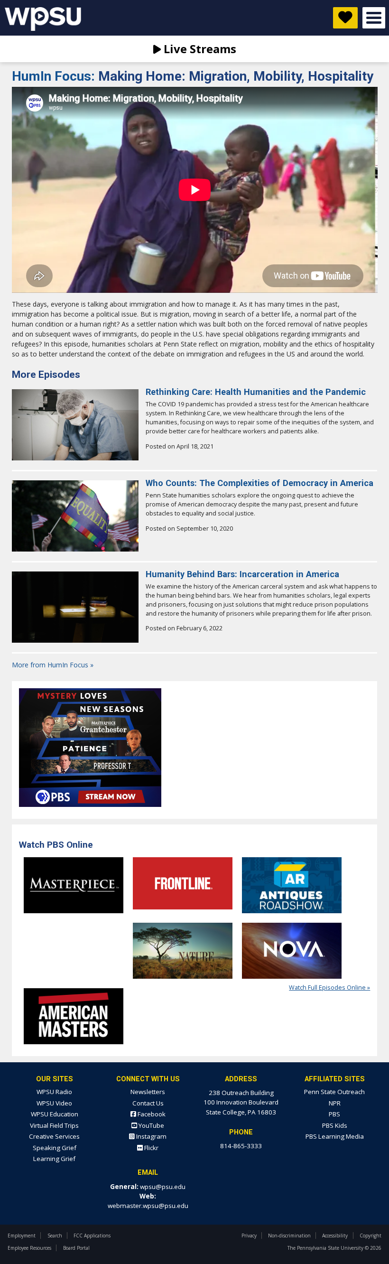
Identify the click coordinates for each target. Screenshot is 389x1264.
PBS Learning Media (335, 1136)
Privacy (249, 1235)
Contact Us (148, 1103)
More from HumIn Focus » (52, 664)
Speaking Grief (54, 1147)
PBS (334, 1114)
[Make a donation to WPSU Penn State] (345, 17)
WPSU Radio (54, 1091)
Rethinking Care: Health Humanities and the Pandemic (256, 392)
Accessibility (335, 1235)
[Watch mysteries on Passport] (90, 809)
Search (54, 1235)
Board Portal (76, 1248)
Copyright (370, 1235)
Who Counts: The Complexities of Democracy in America (259, 483)
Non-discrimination (289, 1235)
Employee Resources (29, 1248)
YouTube (150, 1125)
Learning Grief (54, 1158)
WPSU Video (54, 1103)
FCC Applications (92, 1235)
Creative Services (54, 1136)
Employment (22, 1235)
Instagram (151, 1136)
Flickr (150, 1147)
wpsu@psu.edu (162, 1186)
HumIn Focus (55, 76)
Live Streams (198, 48)
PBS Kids (334, 1125)
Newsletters (147, 1091)
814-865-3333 (241, 1146)
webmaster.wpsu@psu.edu (148, 1205)
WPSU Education (54, 1114)
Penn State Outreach (334, 1091)
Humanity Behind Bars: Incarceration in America (242, 574)
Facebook (151, 1114)
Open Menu (373, 17)
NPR (335, 1103)
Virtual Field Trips (54, 1125)
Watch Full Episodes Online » (329, 987)
